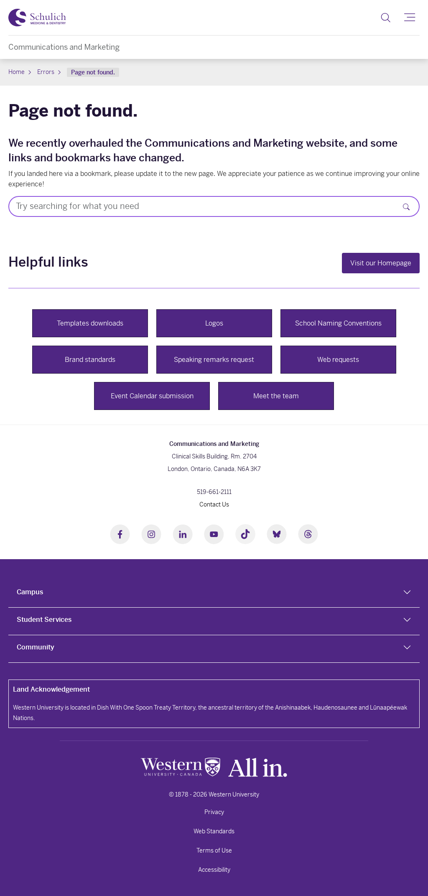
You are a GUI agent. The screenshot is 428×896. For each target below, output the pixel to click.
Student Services (44, 619)
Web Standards (214, 831)
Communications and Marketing (64, 47)
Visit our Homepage (380, 263)
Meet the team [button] (276, 396)
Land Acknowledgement (51, 689)
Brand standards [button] (90, 359)
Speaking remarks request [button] (214, 359)
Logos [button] (214, 323)
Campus (30, 592)
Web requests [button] (338, 359)
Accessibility (214, 869)
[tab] (214, 594)
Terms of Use (214, 850)
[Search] (386, 17)
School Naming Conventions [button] (338, 323)
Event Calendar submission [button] (152, 396)
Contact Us (214, 504)
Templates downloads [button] (90, 323)
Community (35, 647)
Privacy (214, 812)
